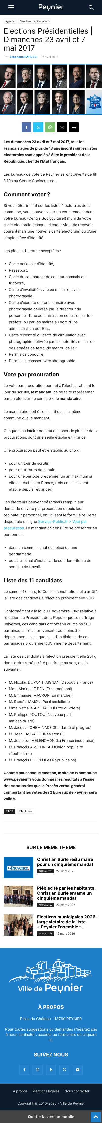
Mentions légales (45, 1091)
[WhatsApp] (50, 127)
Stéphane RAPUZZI (23, 57)
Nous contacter (76, 1091)
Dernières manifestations (35, 21)
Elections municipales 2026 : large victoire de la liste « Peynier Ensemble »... (67, 921)
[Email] (62, 127)
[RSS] (51, 1069)
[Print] (74, 127)
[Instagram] (38, 1069)
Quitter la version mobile (51, 1116)
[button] (11, 7)
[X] (38, 127)
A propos (20, 1091)
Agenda (10, 21)
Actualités (45, 871)
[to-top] (96, 1115)
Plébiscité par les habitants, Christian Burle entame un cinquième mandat (66, 893)
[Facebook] (26, 127)
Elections (25, 811)
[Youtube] (78, 1069)
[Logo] (51, 992)
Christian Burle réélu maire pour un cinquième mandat (65, 862)
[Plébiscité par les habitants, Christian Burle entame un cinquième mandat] (18, 897)
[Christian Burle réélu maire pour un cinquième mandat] (18, 868)
